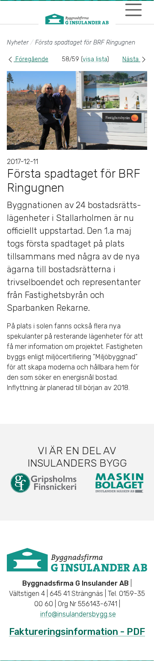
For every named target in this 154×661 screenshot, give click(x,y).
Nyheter (18, 42)
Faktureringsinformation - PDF (77, 631)
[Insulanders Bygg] (77, 19)
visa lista (95, 59)
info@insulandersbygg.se (78, 614)
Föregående (31, 59)
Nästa (131, 59)
